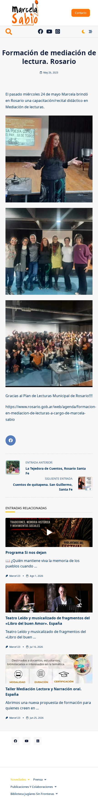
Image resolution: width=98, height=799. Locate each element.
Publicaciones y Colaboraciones (31, 787)
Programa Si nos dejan (25, 552)
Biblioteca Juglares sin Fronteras (32, 794)
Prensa (38, 779)
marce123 (14, 575)
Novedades (18, 779)
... (35, 566)
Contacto (80, 13)
